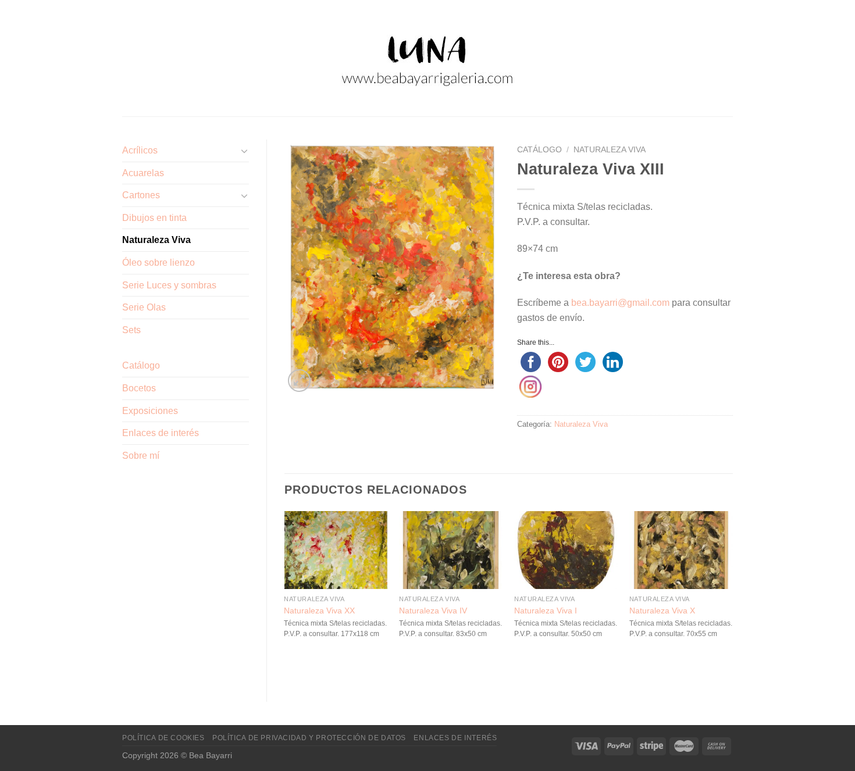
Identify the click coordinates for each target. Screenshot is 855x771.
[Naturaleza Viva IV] (451, 550)
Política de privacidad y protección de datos (309, 738)
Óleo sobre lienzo (158, 262)
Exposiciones (150, 411)
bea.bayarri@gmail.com (620, 303)
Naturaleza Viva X (662, 610)
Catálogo (141, 365)
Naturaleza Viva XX (319, 610)
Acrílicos (140, 150)
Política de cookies (163, 738)
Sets (131, 330)
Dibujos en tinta (154, 218)
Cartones (141, 195)
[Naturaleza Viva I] (566, 550)
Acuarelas (143, 173)
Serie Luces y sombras (169, 285)
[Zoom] (299, 380)
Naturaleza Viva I (545, 610)
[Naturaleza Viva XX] (335, 550)
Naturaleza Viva (156, 240)
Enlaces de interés (160, 433)
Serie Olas (144, 307)
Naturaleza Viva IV (433, 610)
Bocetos (139, 388)
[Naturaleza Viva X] (681, 550)
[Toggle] (244, 151)
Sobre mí (140, 456)
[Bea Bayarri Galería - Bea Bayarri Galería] (428, 58)
